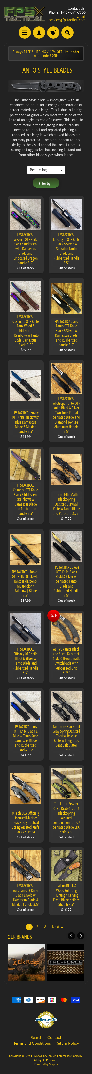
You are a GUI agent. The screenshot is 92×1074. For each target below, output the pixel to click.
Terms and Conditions (32, 1043)
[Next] (80, 935)
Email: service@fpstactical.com (67, 18)
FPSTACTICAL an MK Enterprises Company (56, 1055)
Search (36, 1037)
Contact (54, 1037)
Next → (58, 927)
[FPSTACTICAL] (25, 14)
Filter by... (46, 183)
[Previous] (71, 935)
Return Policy (67, 1043)
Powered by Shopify (46, 1064)
